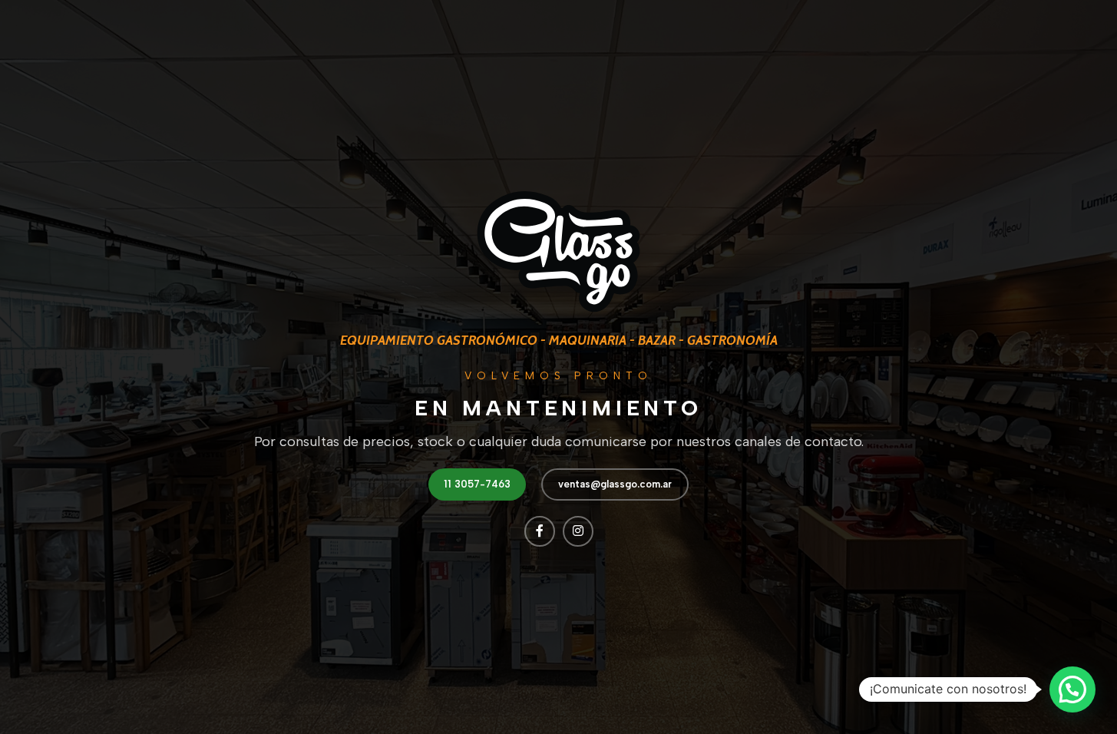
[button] (1072, 689)
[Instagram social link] (578, 531)
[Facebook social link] (539, 531)
